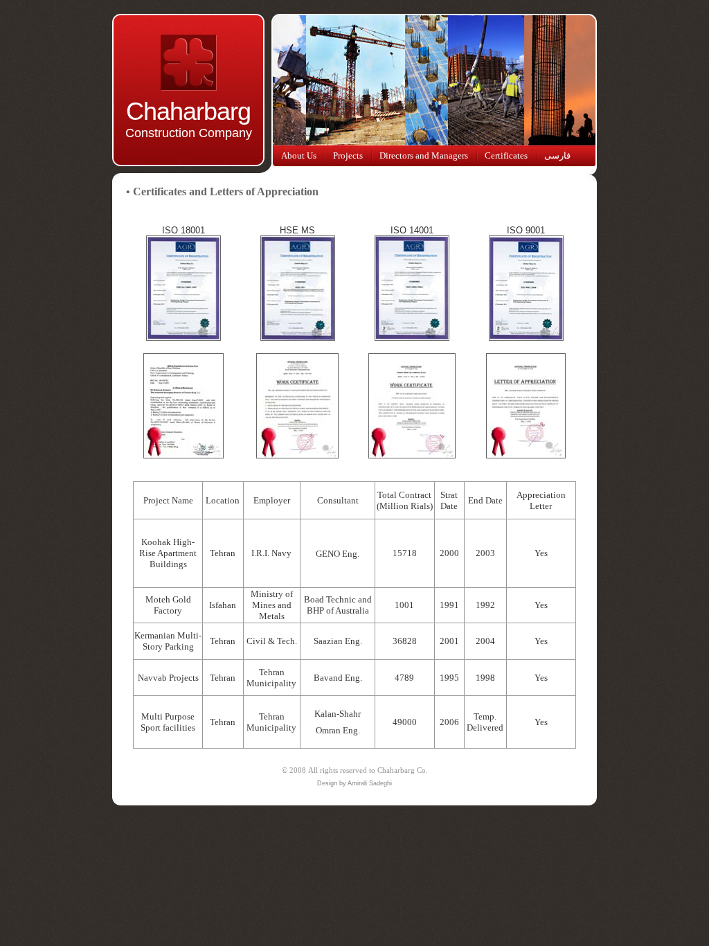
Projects (348, 155)
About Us (298, 155)
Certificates (506, 155)
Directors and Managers (423, 155)
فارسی (557, 155)
